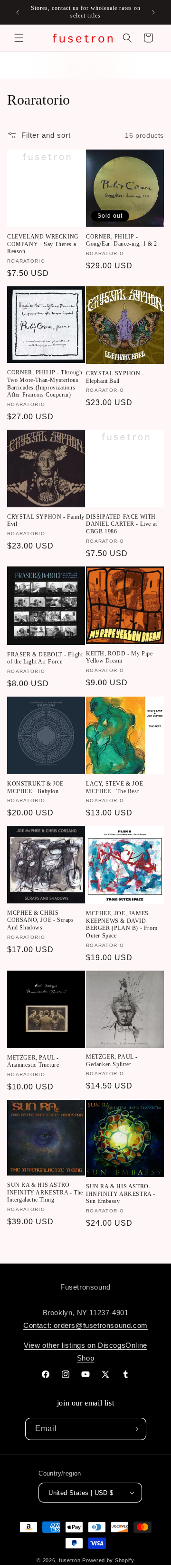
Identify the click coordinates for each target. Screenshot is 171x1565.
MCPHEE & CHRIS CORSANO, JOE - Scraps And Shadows (40, 920)
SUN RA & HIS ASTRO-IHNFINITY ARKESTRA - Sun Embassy (120, 1193)
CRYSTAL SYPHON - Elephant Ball (115, 377)
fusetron (70, 1560)
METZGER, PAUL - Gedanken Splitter (112, 1060)
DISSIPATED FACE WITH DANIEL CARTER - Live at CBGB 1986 (121, 524)
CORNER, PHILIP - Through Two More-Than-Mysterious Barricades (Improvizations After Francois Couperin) (44, 383)
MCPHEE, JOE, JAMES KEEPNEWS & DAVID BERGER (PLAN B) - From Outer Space (121, 924)
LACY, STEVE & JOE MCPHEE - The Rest (114, 787)
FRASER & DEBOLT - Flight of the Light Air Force (45, 658)
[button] (19, 37)
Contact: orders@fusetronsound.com (85, 1325)
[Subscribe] (135, 1429)
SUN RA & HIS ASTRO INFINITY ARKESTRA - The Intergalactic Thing (45, 1192)
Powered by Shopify (108, 1560)
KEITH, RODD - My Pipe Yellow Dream (119, 657)
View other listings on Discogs (74, 1345)
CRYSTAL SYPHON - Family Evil (46, 520)
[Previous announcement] (17, 12)
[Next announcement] (153, 12)
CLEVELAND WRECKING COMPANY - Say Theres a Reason (43, 244)
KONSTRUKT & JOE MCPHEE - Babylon (35, 787)
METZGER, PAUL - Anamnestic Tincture (33, 1061)
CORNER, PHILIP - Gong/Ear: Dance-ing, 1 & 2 (121, 240)
